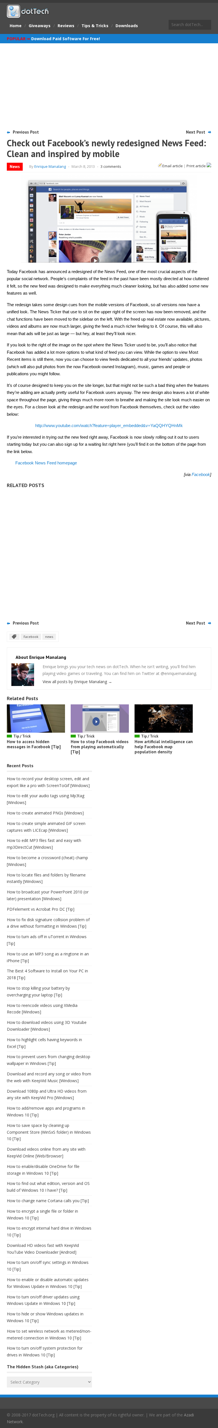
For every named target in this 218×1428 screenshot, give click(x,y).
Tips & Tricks (94, 25)
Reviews (66, 25)
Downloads (127, 25)
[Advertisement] (109, 85)
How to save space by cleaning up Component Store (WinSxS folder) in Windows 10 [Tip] (49, 1132)
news (49, 636)
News (15, 166)
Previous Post (26, 132)
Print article (196, 165)
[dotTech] (28, 15)
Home (16, 25)
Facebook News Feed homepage (46, 462)
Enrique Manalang (50, 166)
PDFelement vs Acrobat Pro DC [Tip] (40, 909)
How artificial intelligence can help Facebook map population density (164, 746)
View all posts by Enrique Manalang (77, 681)
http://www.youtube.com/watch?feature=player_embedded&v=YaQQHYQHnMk (109, 425)
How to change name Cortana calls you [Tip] (48, 1200)
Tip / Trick (22, 736)
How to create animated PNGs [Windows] (45, 813)
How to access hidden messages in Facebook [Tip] (34, 744)
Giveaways (40, 25)
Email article (172, 165)
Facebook (201, 474)
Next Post (195, 132)
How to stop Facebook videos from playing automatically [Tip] (100, 746)
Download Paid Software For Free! (65, 38)
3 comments (110, 166)
